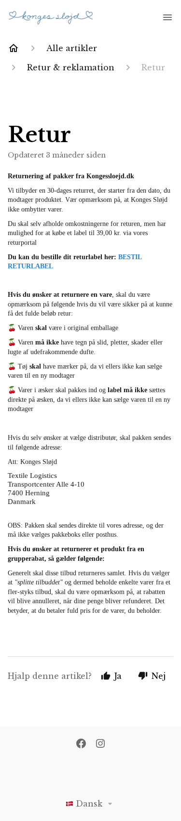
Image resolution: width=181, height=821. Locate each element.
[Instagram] (100, 744)
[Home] (13, 48)
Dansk (89, 803)
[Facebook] (81, 744)
